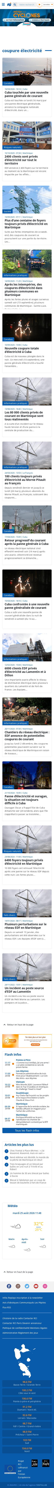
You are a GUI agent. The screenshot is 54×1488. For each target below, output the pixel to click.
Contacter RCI (30, 1318)
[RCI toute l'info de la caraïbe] (10, 4)
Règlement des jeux (28, 1332)
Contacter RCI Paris (12, 1323)
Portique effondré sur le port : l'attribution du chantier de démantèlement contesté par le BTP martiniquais (32, 1120)
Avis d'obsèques (11, 1302)
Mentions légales (38, 1328)
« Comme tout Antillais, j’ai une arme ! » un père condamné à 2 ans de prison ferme (32, 1064)
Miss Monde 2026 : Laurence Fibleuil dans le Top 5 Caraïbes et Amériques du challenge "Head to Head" (32, 1086)
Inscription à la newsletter (29, 1297)
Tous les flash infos (27, 1130)
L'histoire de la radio (13, 1318)
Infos (5, 1297)
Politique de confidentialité (16, 1328)
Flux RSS (7, 1307)
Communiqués (26, 1302)
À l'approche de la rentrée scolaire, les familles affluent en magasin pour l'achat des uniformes (32, 1108)
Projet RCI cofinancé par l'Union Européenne (21, 1469)
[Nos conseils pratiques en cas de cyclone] (40, 20)
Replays (12, 1297)
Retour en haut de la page (20, 1024)
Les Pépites (40, 1302)
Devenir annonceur (32, 1323)
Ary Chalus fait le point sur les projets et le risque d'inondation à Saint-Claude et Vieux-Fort (32, 1097)
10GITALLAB (41, 1485)
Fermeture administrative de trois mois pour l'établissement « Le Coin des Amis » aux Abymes (32, 1075)
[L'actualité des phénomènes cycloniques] (14, 20)
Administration (10, 1332)
